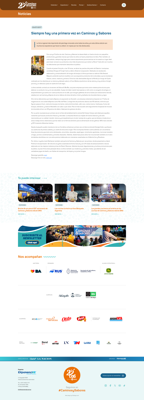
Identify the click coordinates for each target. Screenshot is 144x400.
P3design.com (75, 395)
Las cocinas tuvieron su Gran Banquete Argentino (69, 210)
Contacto (103, 5)
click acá (49, 158)
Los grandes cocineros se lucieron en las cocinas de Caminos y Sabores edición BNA (107, 210)
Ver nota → (22, 214)
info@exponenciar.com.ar (24, 389)
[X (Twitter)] (115, 385)
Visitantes (54, 5)
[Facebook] (110, 385)
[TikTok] (124, 385)
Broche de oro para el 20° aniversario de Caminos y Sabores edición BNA (33, 210)
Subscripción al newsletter (112, 376)
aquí (45, 155)
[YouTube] (119, 385)
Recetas (73, 5)
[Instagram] (105, 385)
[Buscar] (124, 5)
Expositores (64, 5)
